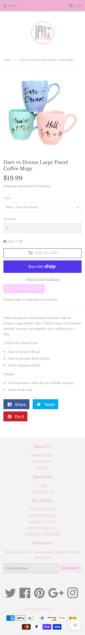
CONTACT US (42, 492)
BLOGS (42, 468)
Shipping (10, 186)
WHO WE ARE (42, 455)
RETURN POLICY (42, 509)
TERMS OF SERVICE (42, 528)
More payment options (42, 279)
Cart (78, 5)
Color (7, 198)
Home (7, 60)
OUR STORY (42, 461)
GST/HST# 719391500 (42, 534)
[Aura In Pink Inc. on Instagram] (72, 596)
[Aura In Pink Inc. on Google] (56, 596)
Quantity (9, 219)
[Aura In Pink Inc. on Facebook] (25, 596)
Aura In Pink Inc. (44, 609)
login (18, 299)
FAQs (43, 485)
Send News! (70, 568)
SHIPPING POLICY (42, 515)
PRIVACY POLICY (42, 522)
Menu (13, 5)
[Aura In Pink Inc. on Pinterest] (39, 596)
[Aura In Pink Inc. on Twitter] (10, 596)
